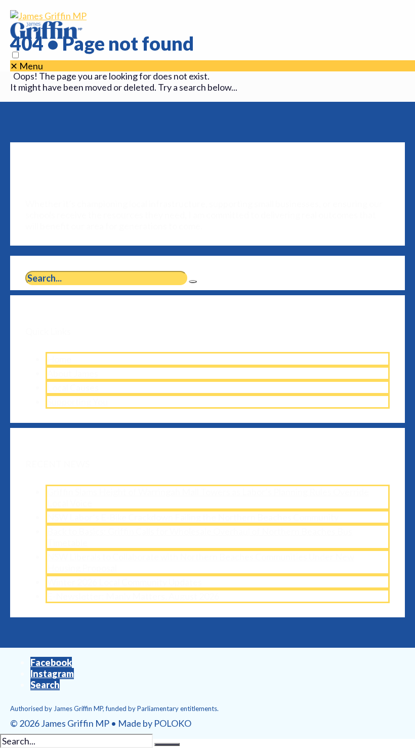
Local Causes (73, 387)
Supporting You (77, 401)
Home (59, 359)
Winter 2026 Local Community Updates (124, 581)
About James (72, 373)
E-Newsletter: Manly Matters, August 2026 (133, 596)
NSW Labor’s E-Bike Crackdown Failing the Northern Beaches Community (193, 517)
